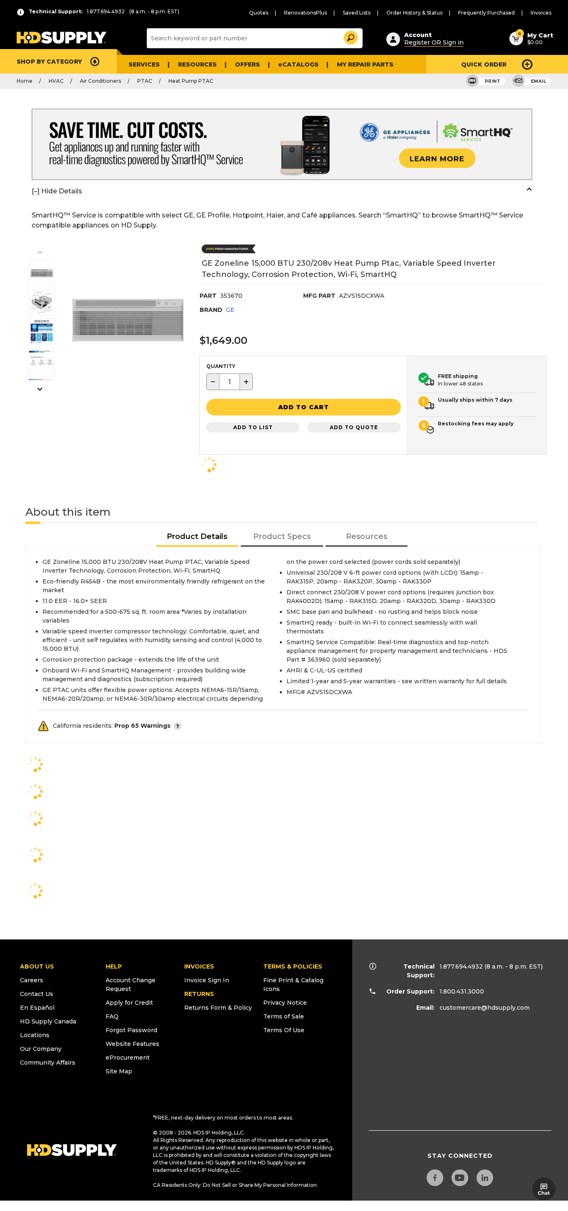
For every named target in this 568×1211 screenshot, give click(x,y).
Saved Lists (356, 13)
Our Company (41, 1049)
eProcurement (128, 1057)
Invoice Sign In (206, 980)
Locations (34, 1035)
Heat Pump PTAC (190, 81)
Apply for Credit (129, 1002)
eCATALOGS (298, 64)
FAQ (112, 1016)
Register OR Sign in (434, 42)
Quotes (258, 13)
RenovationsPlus (305, 13)
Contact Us (36, 994)
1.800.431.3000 (462, 991)
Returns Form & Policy (218, 1007)
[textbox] (229, 382)
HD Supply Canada (48, 1021)
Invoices (541, 13)
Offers (247, 64)
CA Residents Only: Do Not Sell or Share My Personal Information (235, 1185)
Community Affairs (47, 1062)
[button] (350, 36)
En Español (37, 1007)
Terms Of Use (283, 1030)
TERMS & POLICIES (292, 966)
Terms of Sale (283, 1016)
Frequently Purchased (486, 13)
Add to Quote (354, 427)
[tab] (197, 537)
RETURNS (199, 994)
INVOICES (199, 966)
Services (144, 64)
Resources (197, 64)
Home (24, 81)
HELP (114, 966)
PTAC (144, 81)
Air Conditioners (100, 81)
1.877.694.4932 (461, 966)
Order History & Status (414, 13)
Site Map (119, 1071)
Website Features (132, 1044)
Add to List (253, 427)
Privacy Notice (285, 1002)
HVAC (56, 81)
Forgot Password (131, 1030)
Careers (31, 980)
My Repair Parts (365, 64)
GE (230, 310)
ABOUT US (37, 966)
